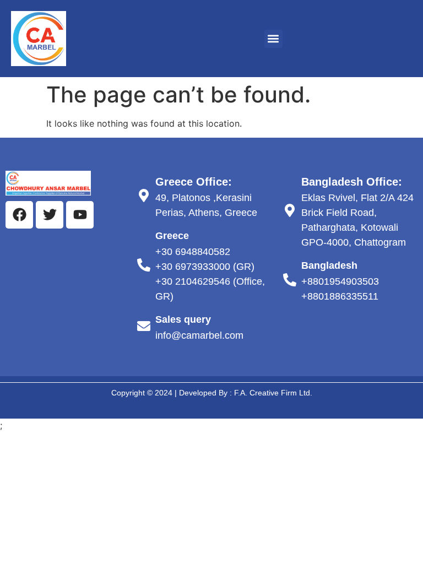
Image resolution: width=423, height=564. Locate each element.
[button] (273, 39)
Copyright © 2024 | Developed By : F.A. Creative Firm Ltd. (211, 392)
